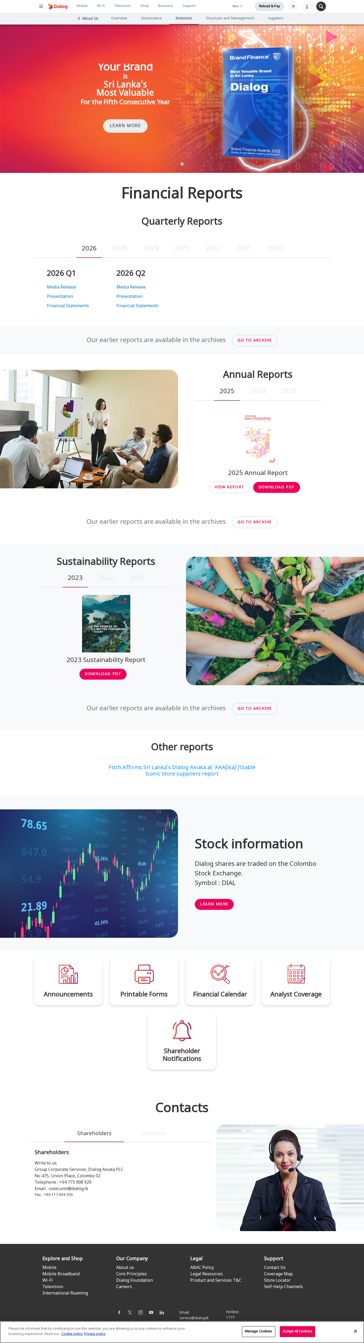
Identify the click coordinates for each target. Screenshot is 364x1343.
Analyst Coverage (296, 995)
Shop (144, 6)
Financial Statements (68, 306)
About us (125, 1268)
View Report (229, 487)
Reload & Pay (269, 6)
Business (165, 6)
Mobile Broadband (61, 1274)
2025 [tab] (120, 249)
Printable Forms (144, 995)
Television (122, 6)
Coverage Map (278, 1274)
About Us (90, 19)
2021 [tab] (243, 249)
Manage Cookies (258, 1331)
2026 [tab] (89, 249)
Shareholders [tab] (94, 1134)
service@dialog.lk (194, 1318)
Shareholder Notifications (182, 1055)
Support (189, 6)
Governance (151, 18)
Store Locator (277, 1280)
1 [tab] (182, 164)
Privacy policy (95, 1334)
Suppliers (276, 18)
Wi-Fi (101, 6)
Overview (119, 18)
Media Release (61, 287)
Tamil (236, 6)
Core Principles (131, 1274)
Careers (124, 1287)
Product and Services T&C (215, 1280)
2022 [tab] (212, 249)
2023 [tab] (182, 249)
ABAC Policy (202, 1268)
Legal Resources (206, 1274)
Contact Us (275, 1268)
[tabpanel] (182, 99)
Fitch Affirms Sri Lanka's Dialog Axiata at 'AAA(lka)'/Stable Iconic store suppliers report (182, 771)
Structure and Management (230, 18)
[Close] (355, 1331)
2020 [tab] (274, 249)
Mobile (82, 6)
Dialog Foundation (134, 1280)
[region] (182, 1332)
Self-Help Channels (283, 1287)
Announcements (68, 995)
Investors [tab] (153, 1134)
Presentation (60, 296)
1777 (230, 1318)
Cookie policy (72, 1334)
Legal (196, 1259)
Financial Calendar (220, 995)
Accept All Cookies (297, 1331)
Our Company (132, 1259)
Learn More (125, 126)
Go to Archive (255, 340)
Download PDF (276, 487)
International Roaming (65, 1293)
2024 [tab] (151, 249)
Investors (184, 18)
